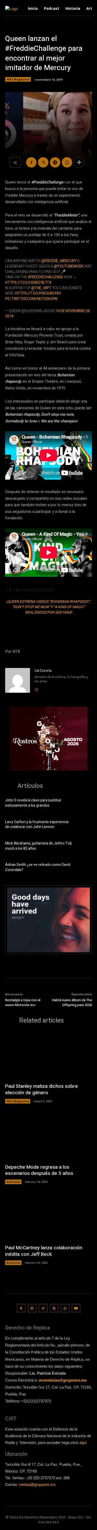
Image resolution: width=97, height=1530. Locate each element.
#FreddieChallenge (45, 277)
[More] (79, 162)
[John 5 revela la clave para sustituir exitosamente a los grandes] (84, 804)
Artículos (13, 1182)
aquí (83, 1442)
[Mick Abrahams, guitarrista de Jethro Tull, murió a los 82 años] (84, 847)
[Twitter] (43, 162)
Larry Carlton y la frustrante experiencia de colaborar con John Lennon (37, 824)
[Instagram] (36, 688)
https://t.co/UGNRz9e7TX (28, 282)
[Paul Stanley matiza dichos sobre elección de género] (48, 1055)
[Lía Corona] (17, 680)
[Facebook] (31, 162)
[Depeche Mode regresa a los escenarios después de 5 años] (48, 1136)
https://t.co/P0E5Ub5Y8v (38, 293)
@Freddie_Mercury (59, 261)
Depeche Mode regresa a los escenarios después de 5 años (39, 1170)
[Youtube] (76, 1308)
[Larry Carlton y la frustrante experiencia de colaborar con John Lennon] (84, 825)
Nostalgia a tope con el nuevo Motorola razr (22, 1003)
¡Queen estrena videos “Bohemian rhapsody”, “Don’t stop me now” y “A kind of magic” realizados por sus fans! (48, 607)
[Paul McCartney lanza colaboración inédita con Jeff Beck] (48, 1217)
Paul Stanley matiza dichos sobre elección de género (41, 1089)
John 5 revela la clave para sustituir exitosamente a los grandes (33, 803)
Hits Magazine (18, 79)
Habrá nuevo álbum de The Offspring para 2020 (72, 1003)
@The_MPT (41, 288)
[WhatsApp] (67, 162)
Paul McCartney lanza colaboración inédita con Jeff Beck (43, 1251)
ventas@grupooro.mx (37, 1484)
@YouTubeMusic (69, 266)
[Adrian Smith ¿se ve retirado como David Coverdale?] (84, 868)
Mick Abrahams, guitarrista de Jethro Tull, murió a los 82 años (38, 846)
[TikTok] (43, 1308)
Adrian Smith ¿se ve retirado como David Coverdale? (37, 867)
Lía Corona (43, 670)
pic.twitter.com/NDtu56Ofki (31, 299)
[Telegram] (55, 162)
